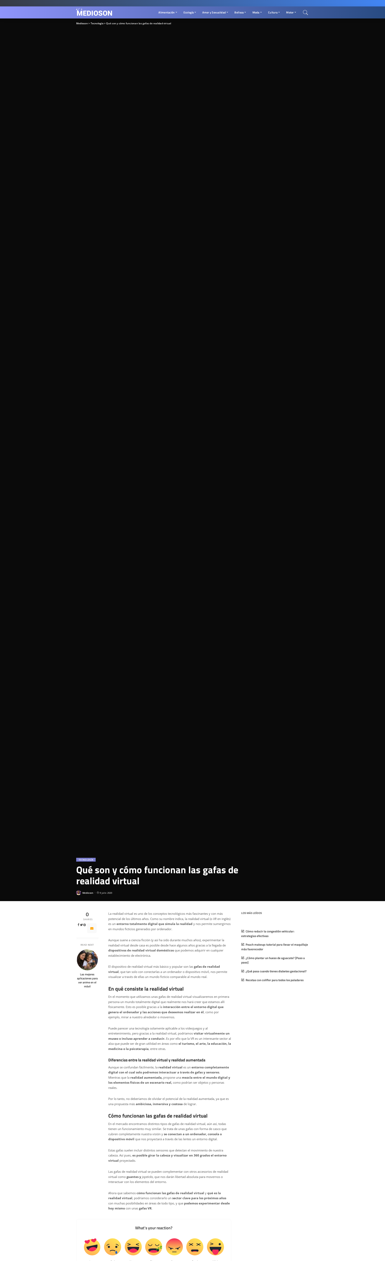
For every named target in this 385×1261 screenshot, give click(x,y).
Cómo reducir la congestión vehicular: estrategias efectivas (267, 933)
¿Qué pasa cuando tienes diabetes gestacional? (276, 971)
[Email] (92, 928)
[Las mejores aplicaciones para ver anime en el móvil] (87, 959)
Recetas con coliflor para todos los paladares (275, 980)
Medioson (87, 893)
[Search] (305, 12)
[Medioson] (94, 12)
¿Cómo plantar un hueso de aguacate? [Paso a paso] (273, 960)
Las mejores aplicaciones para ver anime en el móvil (87, 980)
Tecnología (86, 859)
